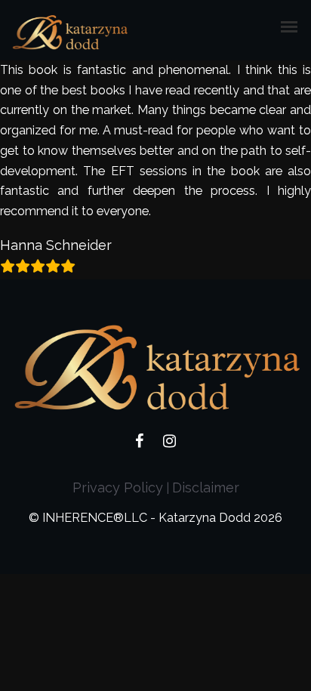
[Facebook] (139, 444)
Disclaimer (205, 487)
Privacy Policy (117, 487)
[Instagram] (169, 444)
